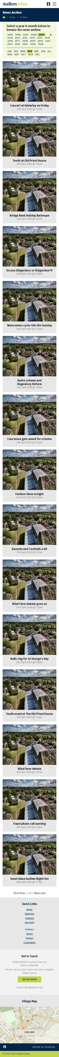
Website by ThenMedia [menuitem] (43, 1047)
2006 (18, 34)
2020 (40, 40)
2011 (17, 37)
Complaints (30, 942)
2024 (25, 44)
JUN (43, 51)
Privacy (29, 938)
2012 (25, 37)
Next (37, 893)
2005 (10, 34)
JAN (9, 51)
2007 (26, 34)
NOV (30, 54)
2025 (33, 44)
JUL (49, 51)
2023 (17, 44)
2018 (25, 40)
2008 (34, 34)
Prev (22, 893)
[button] (54, 3)
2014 (39, 37)
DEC (37, 54)
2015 (47, 37)
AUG (9, 54)
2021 (47, 40)
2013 (32, 37)
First (16, 893)
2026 (40, 44)
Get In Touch (29, 979)
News (12, 17)
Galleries (29, 913)
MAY (36, 51)
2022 (10, 44)
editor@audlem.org (32, 987)
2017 (17, 40)
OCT (23, 54)
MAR (22, 51)
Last (43, 893)
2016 (10, 40)
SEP (16, 54)
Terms (29, 934)
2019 (32, 40)
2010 (10, 37)
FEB (16, 51)
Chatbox (29, 918)
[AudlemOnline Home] (16, 4)
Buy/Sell (29, 922)
